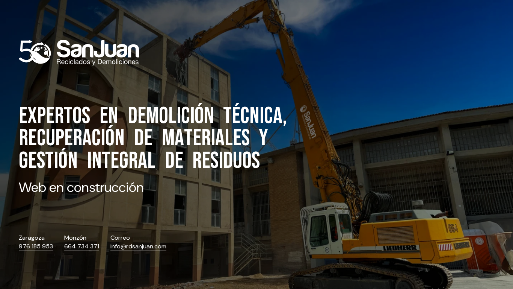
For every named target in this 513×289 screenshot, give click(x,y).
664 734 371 (81, 246)
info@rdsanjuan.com (138, 246)
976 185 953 (36, 246)
